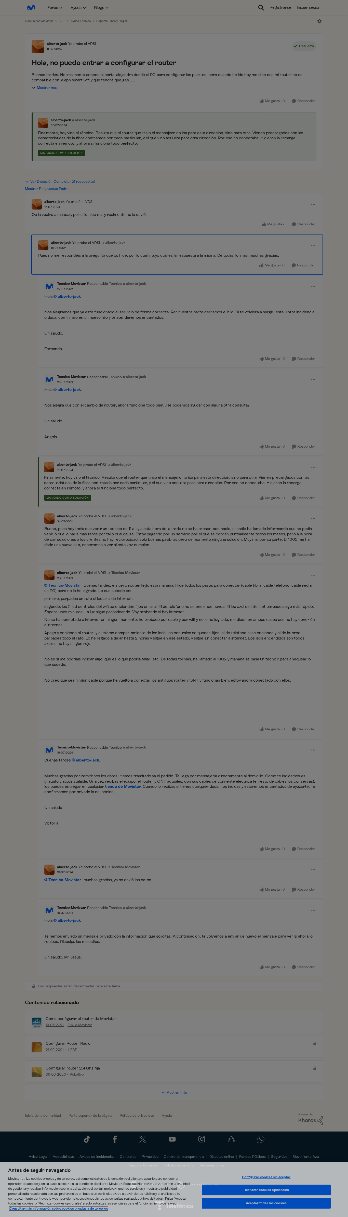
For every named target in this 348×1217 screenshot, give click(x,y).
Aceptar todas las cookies (266, 1203)
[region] (174, 1189)
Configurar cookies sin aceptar (266, 1177)
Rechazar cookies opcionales (266, 1190)
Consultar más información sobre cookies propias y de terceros (58, 1208)
